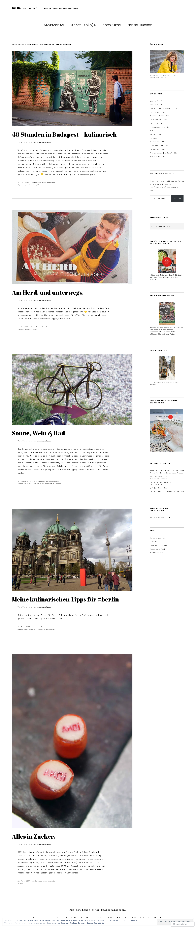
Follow (177, 198)
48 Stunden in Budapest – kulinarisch (64, 134)
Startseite (54, 25)
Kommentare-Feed (157, 549)
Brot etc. (154, 105)
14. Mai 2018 (23, 327)
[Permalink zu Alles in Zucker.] (72, 827)
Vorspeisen (155, 149)
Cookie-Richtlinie (95, 923)
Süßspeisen (155, 142)
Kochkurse (112, 25)
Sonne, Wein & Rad (38, 433)
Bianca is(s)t (83, 25)
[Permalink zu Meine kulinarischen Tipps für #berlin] (72, 590)
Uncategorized (156, 145)
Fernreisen (22, 483)
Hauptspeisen (156, 119)
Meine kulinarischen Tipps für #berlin (65, 599)
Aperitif (154, 101)
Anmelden (154, 542)
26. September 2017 (25, 481)
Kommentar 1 (37, 627)
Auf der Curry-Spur (159, 488)
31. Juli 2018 (23, 182)
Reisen (34, 329)
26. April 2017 (24, 627)
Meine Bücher (140, 25)
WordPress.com (156, 553)
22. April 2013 (24, 881)
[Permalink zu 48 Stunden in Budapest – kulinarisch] (72, 125)
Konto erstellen (157, 538)
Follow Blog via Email (162, 174)
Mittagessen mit (157, 127)
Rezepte (153, 138)
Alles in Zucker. (33, 836)
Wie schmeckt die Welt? (51, 483)
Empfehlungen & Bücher (27, 185)
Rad (30, 483)
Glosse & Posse (24, 329)
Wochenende (42, 185)
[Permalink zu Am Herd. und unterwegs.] (72, 283)
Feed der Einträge (158, 545)
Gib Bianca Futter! (24, 8)
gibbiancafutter (44, 142)
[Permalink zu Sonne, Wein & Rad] (72, 424)
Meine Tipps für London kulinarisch (167, 491)
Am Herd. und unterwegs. (48, 292)
